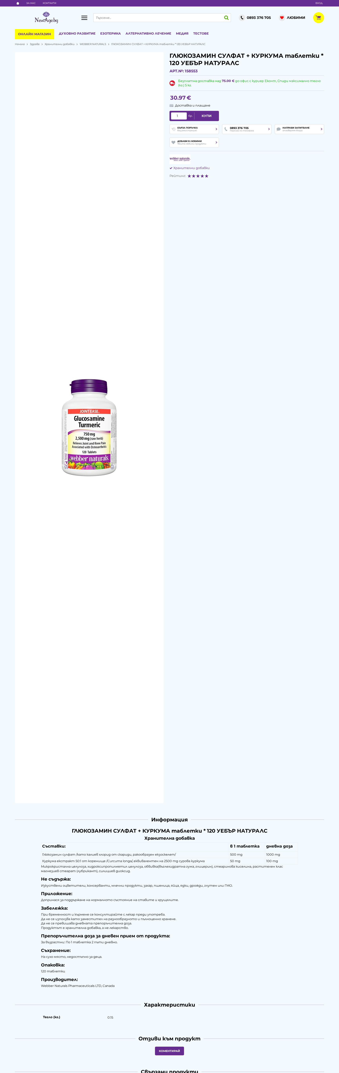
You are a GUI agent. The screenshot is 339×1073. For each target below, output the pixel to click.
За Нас (31, 3)
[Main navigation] (84, 18)
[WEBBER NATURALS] (180, 159)
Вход (319, 3)
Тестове (201, 33)
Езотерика (110, 33)
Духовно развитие (77, 33)
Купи (206, 116)
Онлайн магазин (34, 34)
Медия (182, 33)
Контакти (49, 3)
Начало (20, 44)
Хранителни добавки (60, 44)
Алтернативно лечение (148, 33)
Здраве (35, 44)
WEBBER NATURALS (93, 44)
